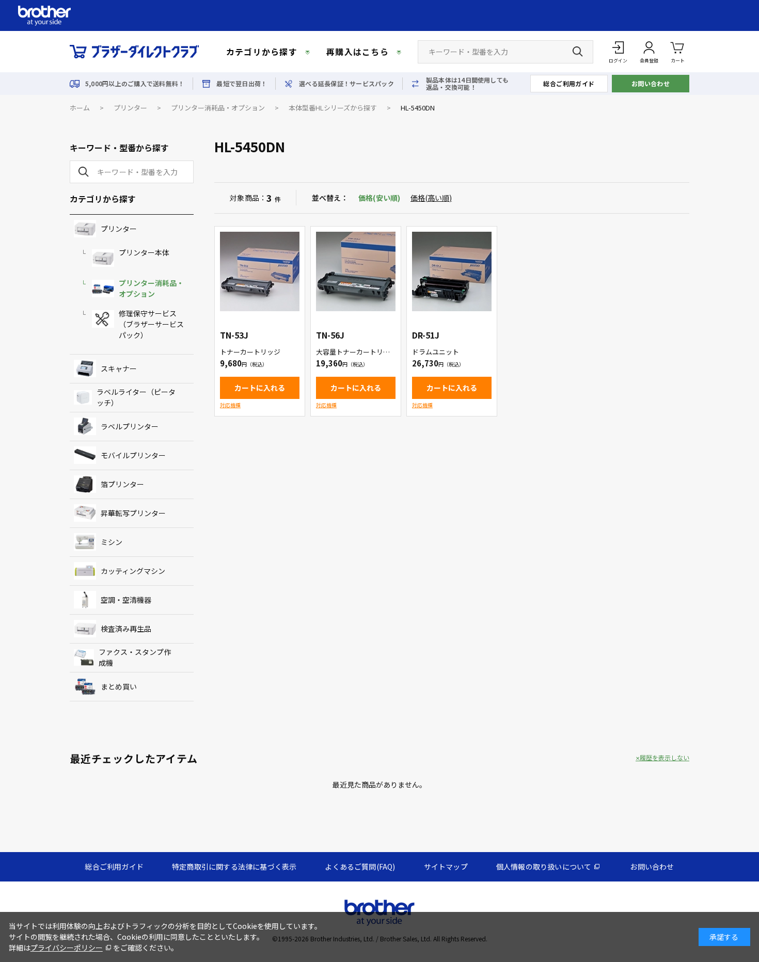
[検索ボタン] (577, 51)
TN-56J (330, 335)
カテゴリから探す (261, 51)
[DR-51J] (452, 271)
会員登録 (649, 60)
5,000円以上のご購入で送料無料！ (134, 83)
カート (678, 60)
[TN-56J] (356, 271)
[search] (81, 172)
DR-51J (425, 335)
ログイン (618, 60)
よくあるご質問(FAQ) (360, 866)
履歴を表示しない (664, 758)
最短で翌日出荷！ (241, 83)
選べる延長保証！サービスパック (346, 83)
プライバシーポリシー (66, 947)
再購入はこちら (357, 51)
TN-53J (234, 335)
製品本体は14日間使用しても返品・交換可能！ (467, 83)
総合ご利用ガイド (569, 83)
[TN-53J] (260, 271)
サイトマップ (446, 866)
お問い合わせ (650, 83)
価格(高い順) (431, 198)
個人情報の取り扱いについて (544, 866)
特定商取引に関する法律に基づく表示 (234, 866)
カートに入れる (259, 387)
